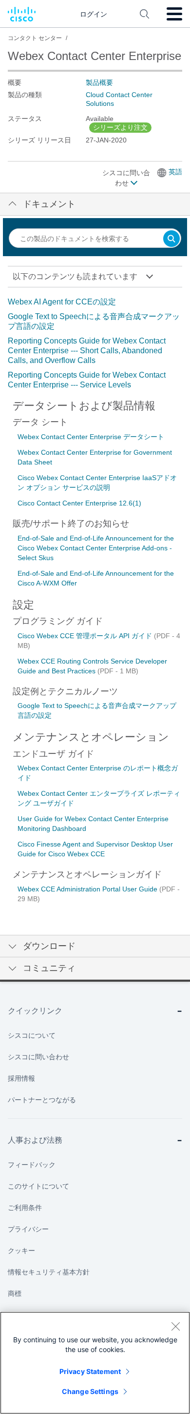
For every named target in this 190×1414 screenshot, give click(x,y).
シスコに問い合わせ (126, 178)
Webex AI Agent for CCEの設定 (62, 302)
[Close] (175, 1326)
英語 (175, 172)
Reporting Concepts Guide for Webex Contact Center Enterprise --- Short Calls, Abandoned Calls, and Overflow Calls (87, 350)
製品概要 (99, 82)
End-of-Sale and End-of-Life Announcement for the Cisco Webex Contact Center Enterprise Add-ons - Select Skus (96, 548)
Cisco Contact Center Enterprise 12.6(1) (79, 503)
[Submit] (171, 239)
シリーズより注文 (120, 127)
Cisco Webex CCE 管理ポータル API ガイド (86, 636)
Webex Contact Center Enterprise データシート (91, 437)
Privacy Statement (90, 1371)
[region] (95, 1363)
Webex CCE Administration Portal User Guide (88, 889)
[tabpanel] (95, 343)
